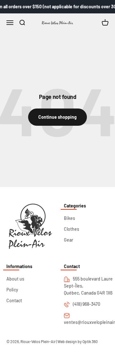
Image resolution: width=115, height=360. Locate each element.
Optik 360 (90, 341)
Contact (14, 300)
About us (15, 278)
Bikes (69, 218)
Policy (12, 289)
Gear (68, 240)
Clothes (71, 229)
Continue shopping (57, 117)
